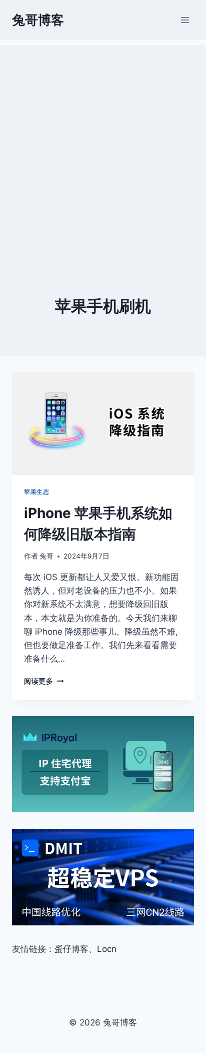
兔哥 (47, 556)
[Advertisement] (103, 148)
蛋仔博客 (71, 949)
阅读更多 (44, 681)
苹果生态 (36, 491)
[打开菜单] (185, 20)
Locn (106, 949)
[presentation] (103, 423)
